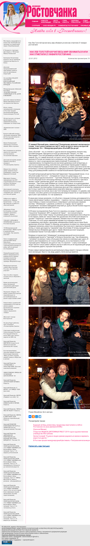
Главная (35, 21)
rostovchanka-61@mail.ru (30, 536)
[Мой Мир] (36, 416)
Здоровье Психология (76, 21)
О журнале (36, 25)
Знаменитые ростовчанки (68, 25)
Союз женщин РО (49, 25)
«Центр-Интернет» (28, 540)
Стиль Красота (65, 21)
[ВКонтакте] (30, 416)
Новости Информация (46, 21)
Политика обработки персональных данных (16, 535)
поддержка (17, 540)
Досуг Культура (56, 21)
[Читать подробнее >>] (38, 33)
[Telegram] (39, 416)
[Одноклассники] (33, 416)
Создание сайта (7, 540)
